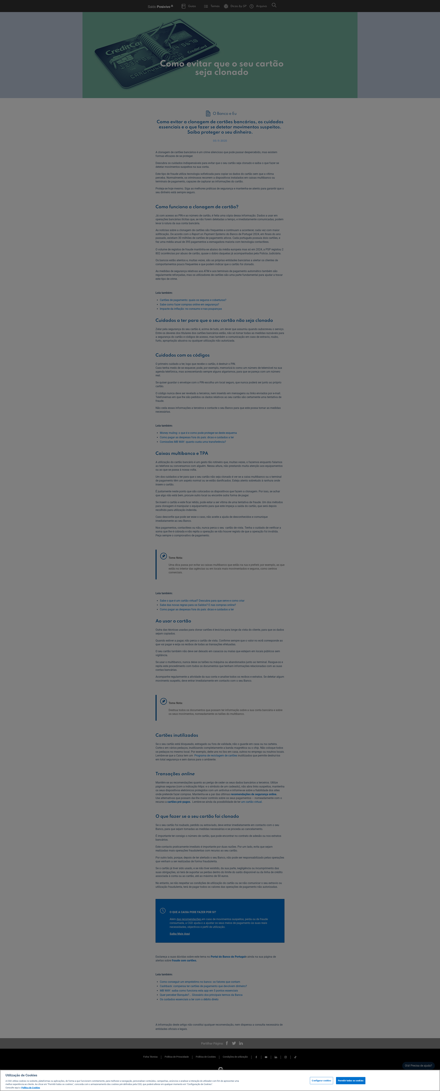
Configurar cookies (321, 1080)
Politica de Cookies (30, 1087)
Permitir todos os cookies (351, 1080)
